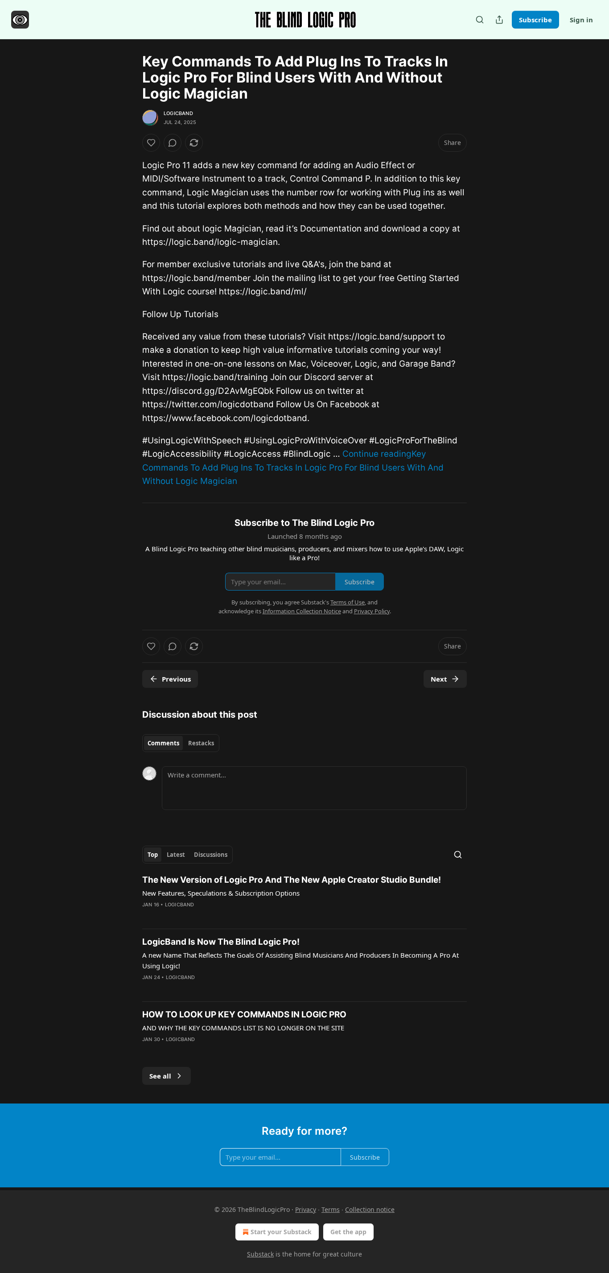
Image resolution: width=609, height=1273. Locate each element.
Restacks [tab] (201, 743)
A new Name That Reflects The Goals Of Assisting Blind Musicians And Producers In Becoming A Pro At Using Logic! (300, 960)
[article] (304, 898)
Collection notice (370, 1209)
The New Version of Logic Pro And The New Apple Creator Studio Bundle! (291, 880)
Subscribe (535, 19)
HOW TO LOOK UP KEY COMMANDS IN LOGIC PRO (244, 1014)
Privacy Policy (372, 611)
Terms (330, 1209)
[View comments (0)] (172, 143)
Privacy (305, 1209)
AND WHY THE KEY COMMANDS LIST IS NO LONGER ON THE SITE (243, 1027)
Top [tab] (153, 855)
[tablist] (180, 743)
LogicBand (178, 113)
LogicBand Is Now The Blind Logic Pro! (221, 942)
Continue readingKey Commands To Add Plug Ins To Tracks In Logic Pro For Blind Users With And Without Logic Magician (293, 467)
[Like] (151, 143)
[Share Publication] (499, 20)
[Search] (480, 20)
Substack (260, 1254)
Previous (176, 678)
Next (439, 678)
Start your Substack (281, 1232)
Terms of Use (347, 602)
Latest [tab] (176, 855)
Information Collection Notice (302, 611)
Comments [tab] (163, 743)
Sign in (581, 19)
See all (160, 1075)
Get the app (348, 1232)
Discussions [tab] (210, 855)
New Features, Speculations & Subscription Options (221, 893)
